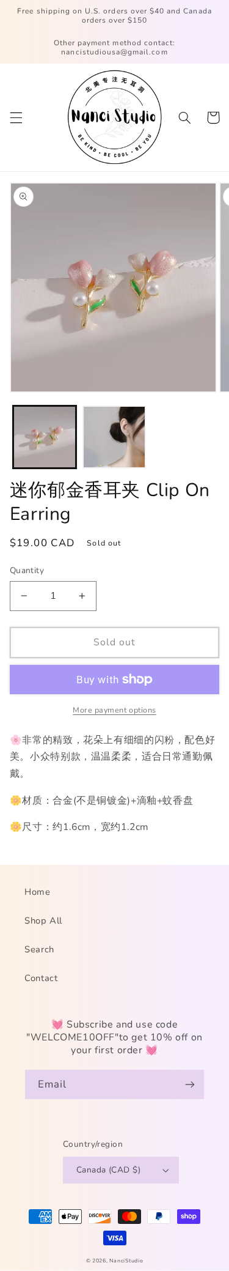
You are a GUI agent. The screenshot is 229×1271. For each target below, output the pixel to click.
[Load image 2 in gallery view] (114, 437)
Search (39, 949)
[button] (16, 117)
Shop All (43, 920)
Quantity (27, 570)
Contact (40, 978)
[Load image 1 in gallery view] (44, 437)
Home (37, 892)
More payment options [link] (114, 710)
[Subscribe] (190, 1084)
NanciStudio (126, 1260)
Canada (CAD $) (108, 1170)
